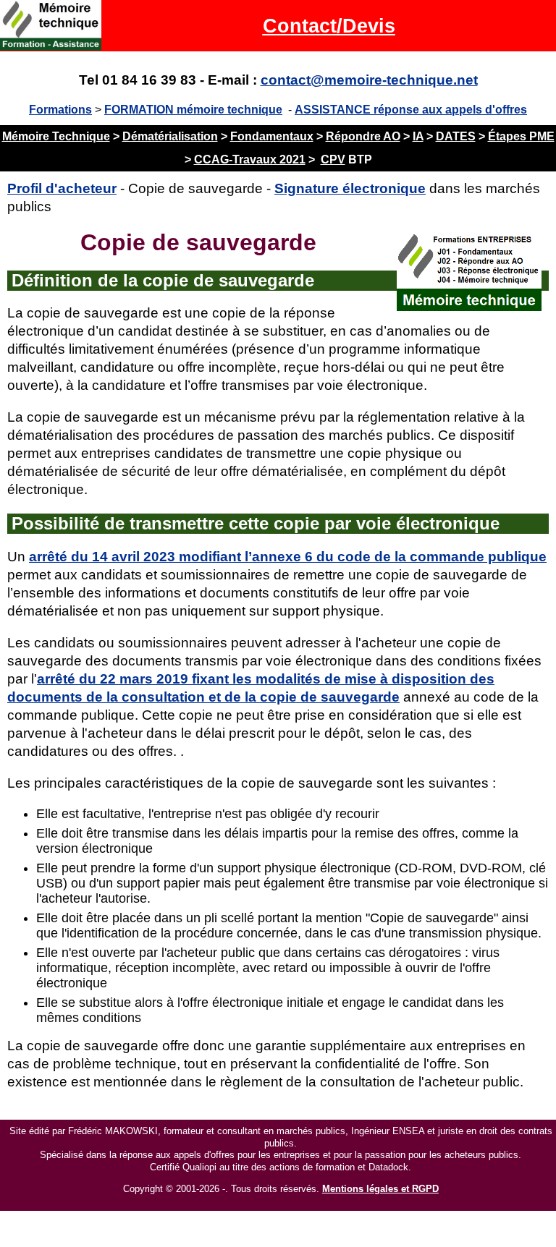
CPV (333, 159)
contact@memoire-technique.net (369, 80)
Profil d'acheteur (62, 188)
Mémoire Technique (56, 136)
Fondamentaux (271, 136)
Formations (60, 109)
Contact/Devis (329, 25)
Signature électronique (350, 188)
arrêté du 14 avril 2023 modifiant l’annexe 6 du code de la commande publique (288, 556)
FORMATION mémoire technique (193, 109)
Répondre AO (363, 136)
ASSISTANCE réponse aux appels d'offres (411, 109)
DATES (456, 136)
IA (418, 136)
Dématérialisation (170, 136)
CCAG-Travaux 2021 (250, 159)
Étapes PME (521, 136)
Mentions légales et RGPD (380, 1188)
